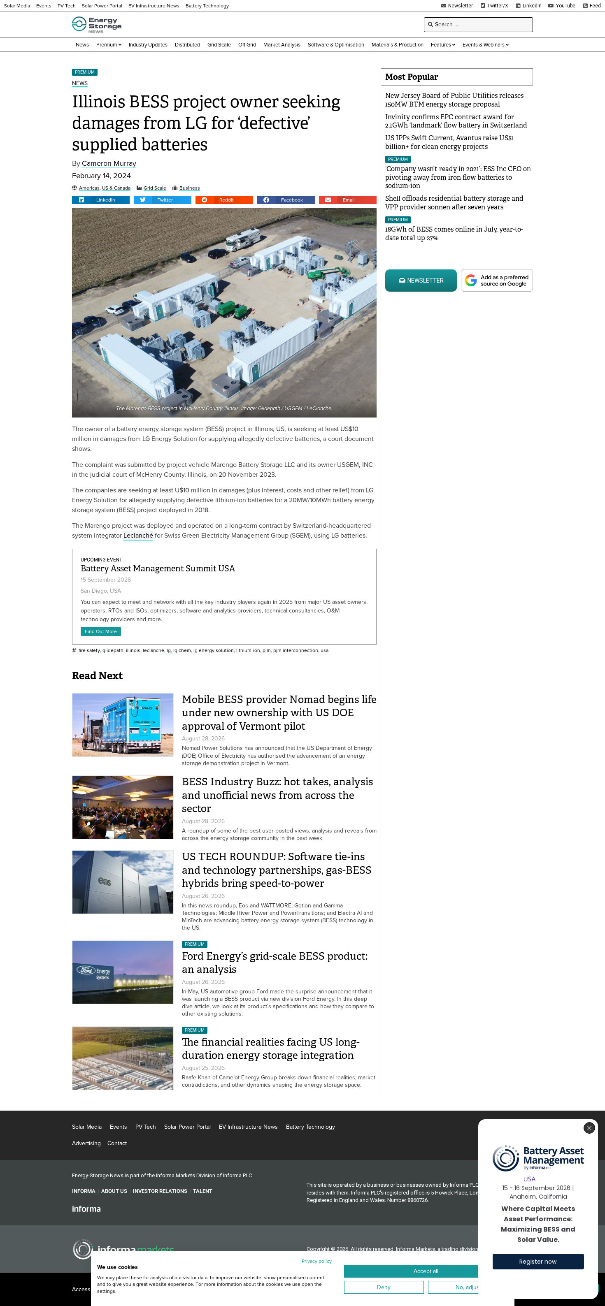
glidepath (112, 650)
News (80, 84)
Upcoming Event (101, 560)
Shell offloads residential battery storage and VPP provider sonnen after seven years (454, 202)
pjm (267, 650)
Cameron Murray (109, 163)
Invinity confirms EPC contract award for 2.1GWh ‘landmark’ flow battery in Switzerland (456, 121)
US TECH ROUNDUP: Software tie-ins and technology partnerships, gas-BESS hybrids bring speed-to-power (277, 870)
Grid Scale (155, 188)
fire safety (89, 650)
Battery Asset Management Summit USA (158, 569)
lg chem (182, 650)
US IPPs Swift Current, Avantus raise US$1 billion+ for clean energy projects (449, 142)
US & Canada (116, 188)
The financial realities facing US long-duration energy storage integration (271, 1049)
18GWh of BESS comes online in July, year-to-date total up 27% (454, 233)
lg (169, 650)
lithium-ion (248, 650)
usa (324, 650)
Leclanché (138, 535)
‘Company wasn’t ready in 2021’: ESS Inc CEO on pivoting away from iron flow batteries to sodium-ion (458, 177)
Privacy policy (317, 1261)
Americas (89, 188)
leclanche (153, 650)
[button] (101, 200)
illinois (133, 650)
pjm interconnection (295, 650)
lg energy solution (213, 650)
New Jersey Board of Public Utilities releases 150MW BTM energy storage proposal (454, 100)
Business (189, 188)
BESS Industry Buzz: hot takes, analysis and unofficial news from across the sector (277, 795)
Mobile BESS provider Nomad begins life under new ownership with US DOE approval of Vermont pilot (279, 713)
